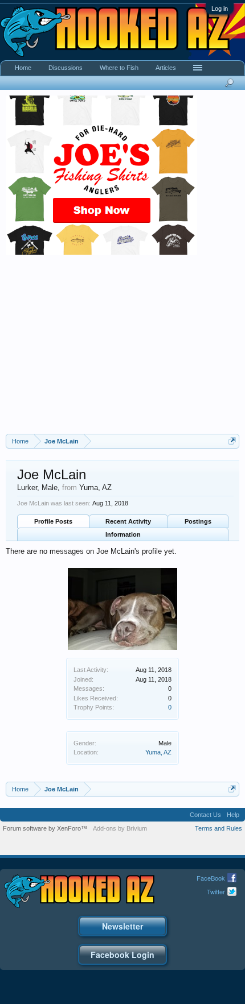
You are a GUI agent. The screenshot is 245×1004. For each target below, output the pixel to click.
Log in (219, 8)
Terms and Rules (218, 828)
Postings (198, 521)
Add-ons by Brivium (120, 828)
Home (23, 67)
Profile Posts (53, 521)
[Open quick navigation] (232, 441)
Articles (166, 67)
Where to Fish (119, 67)
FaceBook (211, 877)
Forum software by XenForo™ (45, 828)
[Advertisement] (122, 348)
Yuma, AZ (158, 752)
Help (233, 814)
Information (123, 534)
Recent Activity (128, 521)
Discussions (65, 67)
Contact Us (205, 814)
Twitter (216, 891)
